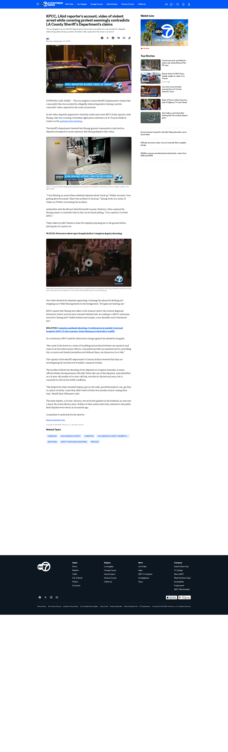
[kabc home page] (43, 566)
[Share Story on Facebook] (102, 38)
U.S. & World (77, 578)
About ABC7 (179, 574)
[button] (37, 4)
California (142, 4)
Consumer (76, 586)
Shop (140, 582)
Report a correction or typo (55, 420)
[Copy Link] (129, 38)
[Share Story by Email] (124, 38)
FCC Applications (144, 606)
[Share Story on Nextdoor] (118, 38)
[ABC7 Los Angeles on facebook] (39, 597)
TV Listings (178, 570)
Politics (75, 582)
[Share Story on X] (108, 38)
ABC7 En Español (145, 574)
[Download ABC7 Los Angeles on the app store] (171, 597)
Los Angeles (82, 4)
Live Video (142, 567)
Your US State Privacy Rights (89, 606)
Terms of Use (104, 606)
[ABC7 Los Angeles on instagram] (51, 597)
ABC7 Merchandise (182, 589)
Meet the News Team (182, 578)
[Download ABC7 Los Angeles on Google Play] (184, 597)
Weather (75, 570)
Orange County (97, 4)
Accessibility (179, 582)
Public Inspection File (131, 606)
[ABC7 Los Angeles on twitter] (45, 597)
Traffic (74, 574)
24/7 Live (69, 4)
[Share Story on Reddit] (113, 38)
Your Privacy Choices (54, 606)
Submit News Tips (181, 567)
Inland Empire (112, 4)
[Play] (164, 32)
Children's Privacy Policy (70, 606)
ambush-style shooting (71, 121)
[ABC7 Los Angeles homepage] (52, 4)
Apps (140, 570)
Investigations (143, 578)
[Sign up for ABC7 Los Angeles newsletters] (57, 597)
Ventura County (127, 4)
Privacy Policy (41, 606)
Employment (179, 586)
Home (74, 567)
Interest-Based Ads (116, 606)
